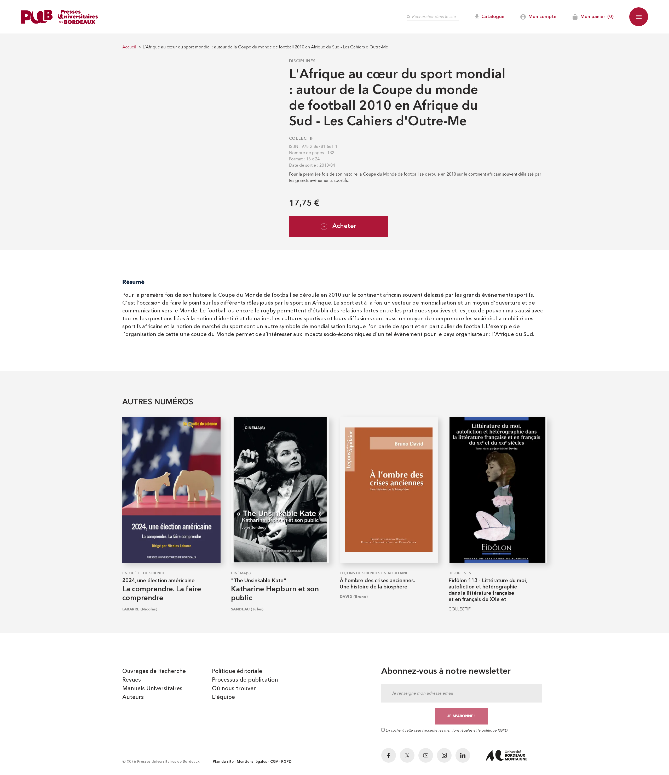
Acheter (344, 226)
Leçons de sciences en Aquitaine (374, 573)
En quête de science (143, 573)
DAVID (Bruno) (354, 596)
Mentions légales (252, 761)
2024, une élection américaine (158, 580)
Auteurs (133, 697)
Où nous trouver (234, 689)
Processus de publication (245, 680)
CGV (274, 761)
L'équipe (223, 697)
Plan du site (223, 761)
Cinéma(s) (241, 573)
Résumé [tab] (133, 281)
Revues (131, 680)
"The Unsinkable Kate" (258, 580)
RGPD (286, 761)
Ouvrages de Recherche (154, 671)
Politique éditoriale (237, 671)
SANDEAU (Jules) (247, 609)
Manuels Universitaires (152, 689)
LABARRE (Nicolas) (139, 609)
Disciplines (302, 61)
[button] (638, 16)
